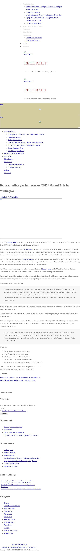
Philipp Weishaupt (27, 259)
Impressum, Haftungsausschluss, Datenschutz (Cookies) (19, 547)
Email (2, 408)
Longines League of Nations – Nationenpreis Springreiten (22, 458)
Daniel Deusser (28, 249)
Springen (6, 528)
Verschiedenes (8, 533)
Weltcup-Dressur (9, 455)
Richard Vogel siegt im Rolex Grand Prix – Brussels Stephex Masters (17, 480)
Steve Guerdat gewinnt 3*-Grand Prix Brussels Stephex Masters (16, 483)
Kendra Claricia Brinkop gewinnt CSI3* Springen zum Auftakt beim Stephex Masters (21, 489)
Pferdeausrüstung (9, 508)
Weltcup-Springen (9, 452)
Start (1, 105)
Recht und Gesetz (9, 519)
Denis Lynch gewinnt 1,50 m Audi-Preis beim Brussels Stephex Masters (18, 485)
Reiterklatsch (8, 525)
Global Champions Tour (11, 463)
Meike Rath (3, 197)
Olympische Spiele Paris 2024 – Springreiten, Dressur (20, 461)
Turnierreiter (8, 429)
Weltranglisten (8, 450)
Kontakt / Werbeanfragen (19, 544)
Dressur (6, 503)
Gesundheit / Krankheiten (12, 506)
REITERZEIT (35, 63)
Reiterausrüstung (9, 522)
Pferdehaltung (8, 511)
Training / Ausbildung (10, 530)
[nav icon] (79, 127)
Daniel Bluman (46, 269)
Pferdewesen (8, 517)
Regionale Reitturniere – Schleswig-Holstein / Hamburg (21, 435)
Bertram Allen (11, 242)
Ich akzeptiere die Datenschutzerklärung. (14, 411)
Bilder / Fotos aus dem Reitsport (14, 432)
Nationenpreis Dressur (11, 466)
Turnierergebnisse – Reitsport (13, 427)
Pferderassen (8, 514)
